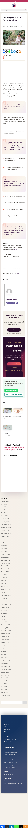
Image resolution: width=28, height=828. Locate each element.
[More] (20, 51)
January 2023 (5, 628)
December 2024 (6, 560)
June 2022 (4, 648)
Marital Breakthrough (9, 754)
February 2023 (5, 625)
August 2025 (5, 536)
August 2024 (5, 572)
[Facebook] (4, 51)
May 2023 (4, 616)
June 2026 (4, 507)
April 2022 (4, 654)
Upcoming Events (8, 774)
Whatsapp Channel (9, 742)
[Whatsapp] (9, 51)
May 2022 (4, 651)
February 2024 (5, 589)
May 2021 (4, 687)
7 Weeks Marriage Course (10, 762)
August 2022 (5, 642)
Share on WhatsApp (11, 390)
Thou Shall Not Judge (7, 433)
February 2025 (5, 554)
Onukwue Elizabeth (11, 25)
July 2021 (4, 681)
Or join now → (14, 367)
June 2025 (4, 542)
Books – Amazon (8, 781)
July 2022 (4, 645)
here (17, 273)
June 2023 (4, 613)
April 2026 (4, 513)
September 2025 (6, 533)
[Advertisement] (14, 70)
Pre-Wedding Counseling (10, 752)
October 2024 (5, 566)
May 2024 (4, 581)
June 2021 (4, 684)
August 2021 (4, 678)
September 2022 (6, 639)
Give (5, 731)
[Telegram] (14, 51)
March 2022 (4, 657)
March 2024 (4, 586)
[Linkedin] (12, 51)
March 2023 (4, 622)
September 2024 (6, 569)
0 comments (18, 26)
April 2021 (4, 690)
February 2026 (5, 519)
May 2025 (4, 545)
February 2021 (5, 695)
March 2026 (4, 516)
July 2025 (4, 539)
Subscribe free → (14, 329)
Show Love (7, 729)
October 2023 (5, 601)
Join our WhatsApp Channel (14, 394)
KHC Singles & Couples (10, 739)
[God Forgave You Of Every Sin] (7, 410)
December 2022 (6, 631)
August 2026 (5, 501)
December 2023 (6, 595)
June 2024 (4, 578)
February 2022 (5, 660)
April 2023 (4, 619)
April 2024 (4, 583)
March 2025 (4, 551)
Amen (16, 249)
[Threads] (17, 51)
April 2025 (4, 548)
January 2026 (5, 522)
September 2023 (6, 604)
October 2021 (5, 672)
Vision (5, 727)
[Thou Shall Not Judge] (7, 427)
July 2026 (4, 504)
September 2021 (6, 675)
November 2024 (6, 563)
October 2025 (5, 530)
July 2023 (4, 610)
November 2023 (6, 598)
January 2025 (5, 557)
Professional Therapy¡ (9, 767)
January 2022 (5, 663)
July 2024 (4, 575)
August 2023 (5, 607)
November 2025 (6, 527)
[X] (6, 51)
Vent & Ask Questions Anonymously (13, 783)
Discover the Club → (14, 363)
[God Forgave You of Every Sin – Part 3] (18, 410)
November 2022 (6, 634)
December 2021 (5, 666)
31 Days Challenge (8, 765)
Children (10, 26)
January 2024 (5, 592)
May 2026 (4, 510)
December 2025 (6, 524)
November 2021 (6, 669)
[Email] (17, 303)
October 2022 (5, 637)
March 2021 (4, 692)
